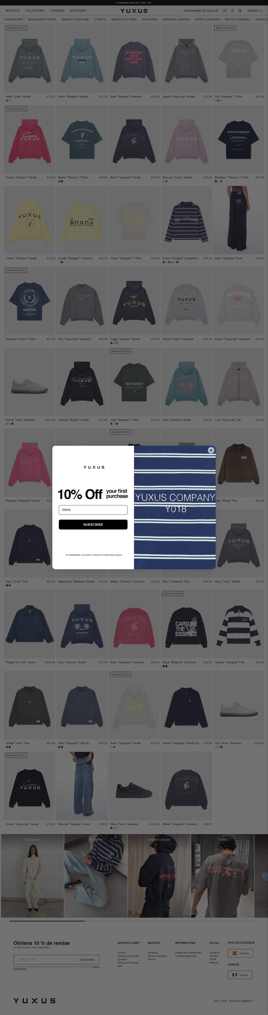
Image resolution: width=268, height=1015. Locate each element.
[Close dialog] (211, 450)
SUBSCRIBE (93, 524)
